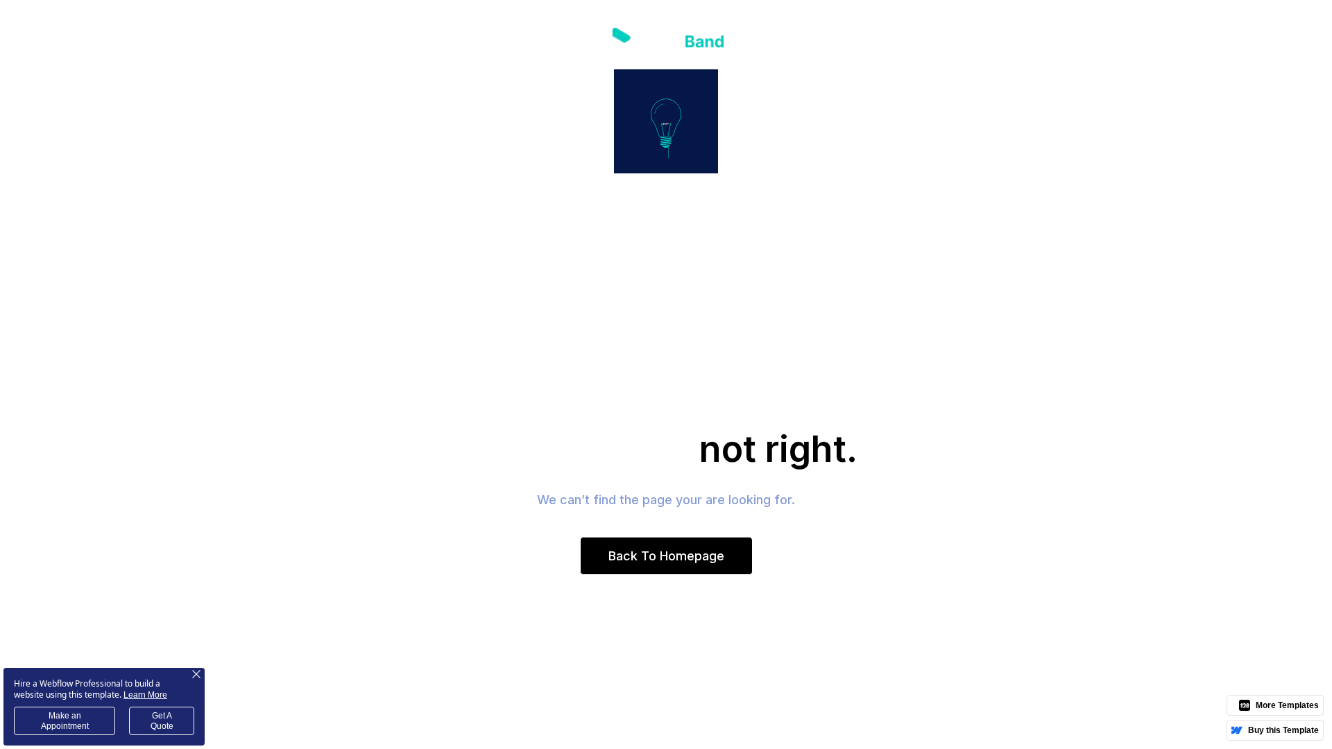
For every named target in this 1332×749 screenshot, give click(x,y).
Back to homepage (666, 556)
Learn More (145, 695)
